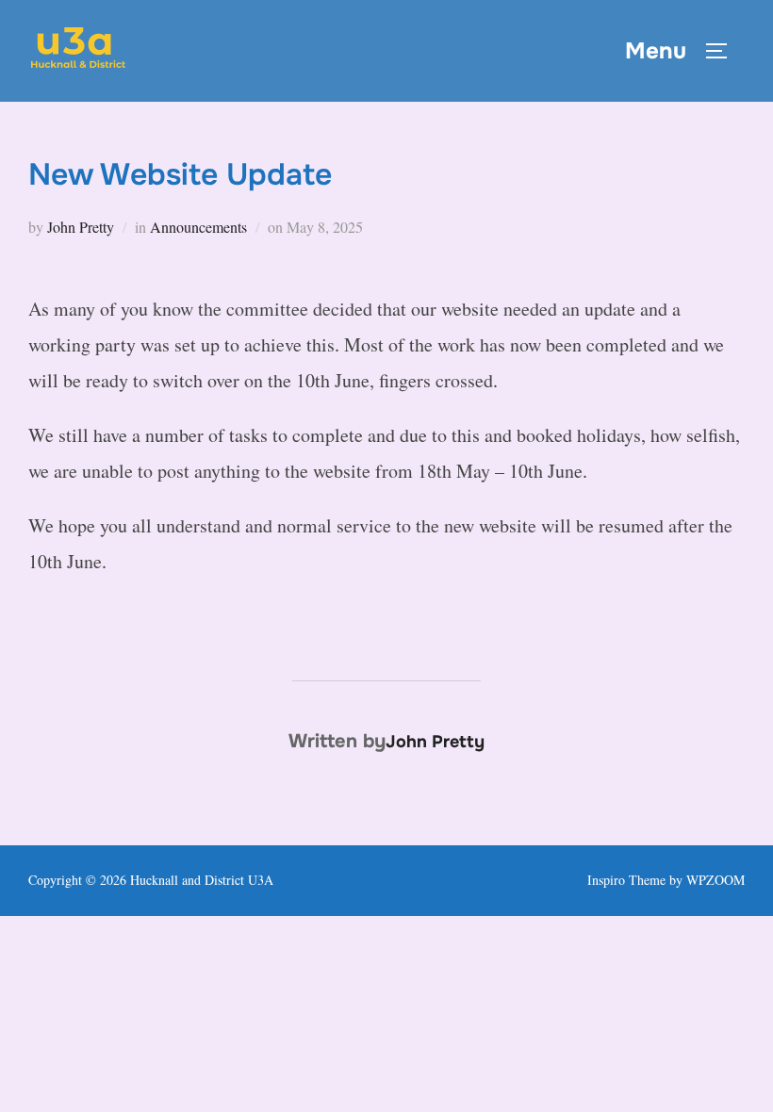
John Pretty (80, 227)
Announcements (198, 227)
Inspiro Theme (626, 880)
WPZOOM (715, 880)
